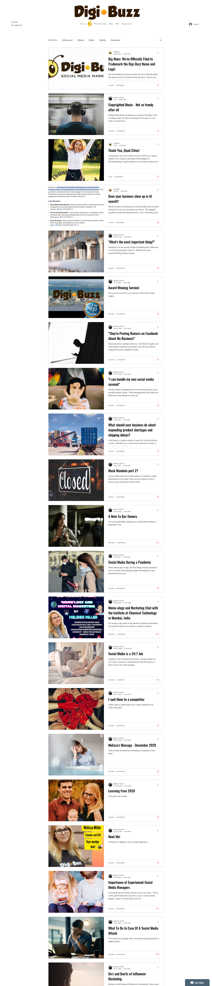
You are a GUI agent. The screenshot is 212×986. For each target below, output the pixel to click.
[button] (160, 40)
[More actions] (158, 52)
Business (115, 40)
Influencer (67, 40)
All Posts (52, 40)
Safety (102, 40)
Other (91, 40)
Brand (81, 40)
